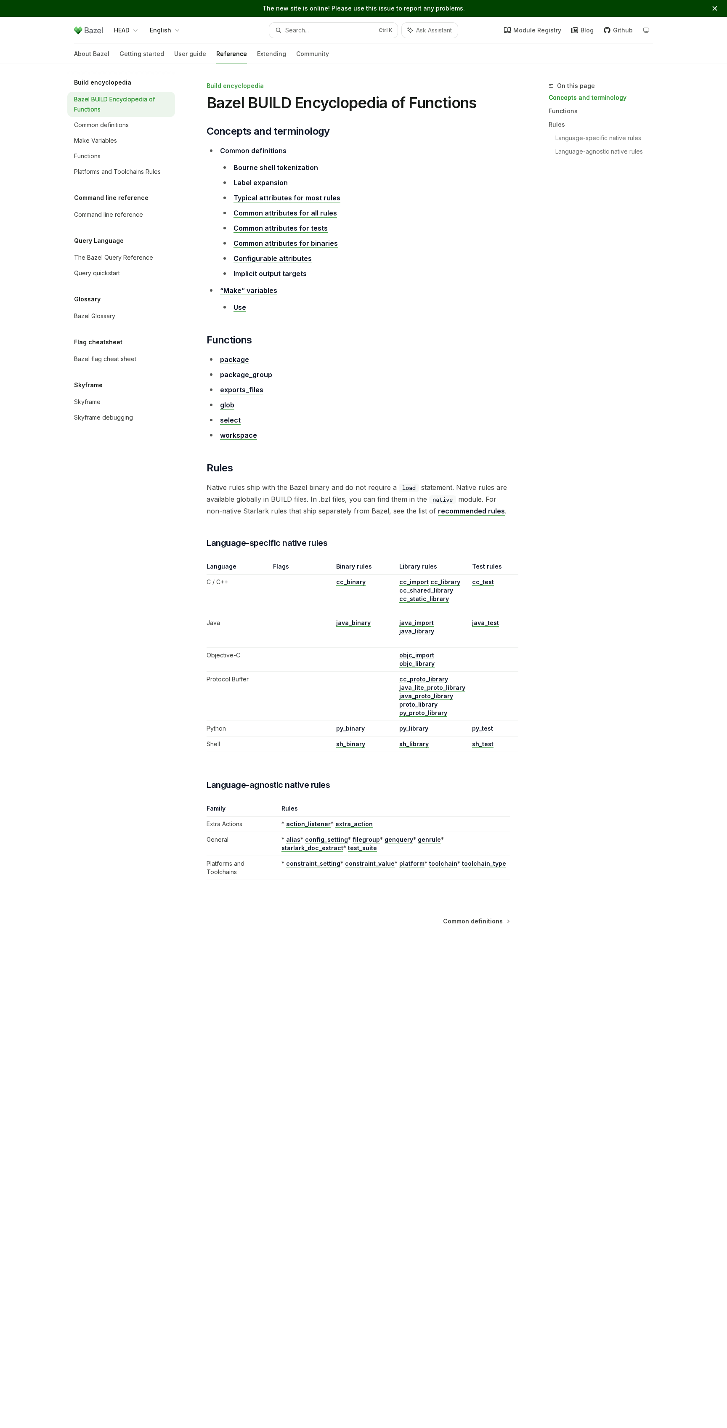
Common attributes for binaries (285, 243)
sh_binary (350, 743)
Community (312, 53)
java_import (416, 622)
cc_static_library (424, 598)
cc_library (445, 581)
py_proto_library (423, 712)
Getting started (141, 53)
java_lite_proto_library (432, 687)
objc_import (416, 655)
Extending (271, 53)
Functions (563, 110)
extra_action (354, 823)
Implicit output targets (270, 273)
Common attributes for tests (280, 228)
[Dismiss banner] (714, 8)
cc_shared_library (426, 590)
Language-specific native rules (598, 137)
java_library (416, 631)
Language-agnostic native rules (599, 151)
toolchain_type (484, 863)
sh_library (414, 743)
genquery (399, 839)
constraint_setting (313, 863)
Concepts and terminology (587, 97)
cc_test (483, 581)
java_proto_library (426, 695)
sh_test (483, 743)
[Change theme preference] (646, 30)
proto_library (418, 704)
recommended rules (471, 511)
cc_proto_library (423, 679)
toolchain (443, 863)
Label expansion (260, 182)
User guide (190, 53)
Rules (557, 124)
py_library (413, 728)
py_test (482, 728)
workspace (238, 435)
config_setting (326, 839)
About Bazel (91, 53)
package (234, 359)
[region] (358, 657)
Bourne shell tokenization (275, 167)
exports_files (241, 390)
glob (227, 405)
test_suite (362, 847)
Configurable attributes (272, 258)
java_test (485, 622)
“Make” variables (248, 290)
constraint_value (370, 863)
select (230, 420)
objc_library (417, 663)
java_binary (353, 622)
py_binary (350, 728)
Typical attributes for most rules (286, 198)
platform (412, 863)
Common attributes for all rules (285, 213)
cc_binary (351, 581)
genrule (429, 839)
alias (293, 839)
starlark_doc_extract (312, 847)
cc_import (414, 581)
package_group (246, 374)
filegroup (366, 839)
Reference (231, 53)
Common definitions (253, 150)
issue (387, 8)
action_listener (308, 823)
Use (239, 307)
